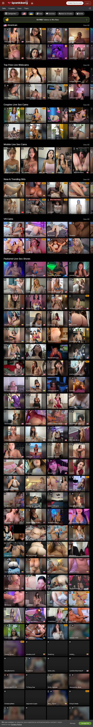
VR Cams (8, 219)
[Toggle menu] (3, 3)
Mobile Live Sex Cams (15, 144)
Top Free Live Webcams (16, 65)
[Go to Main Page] (17, 3)
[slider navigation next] (88, 44)
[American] (24, 13)
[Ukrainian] (31, 13)
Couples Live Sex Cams (16, 104)
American (12, 25)
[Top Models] (32, 3)
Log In (87, 3)
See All (86, 25)
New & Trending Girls (15, 179)
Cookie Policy (16, 724)
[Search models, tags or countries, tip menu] (90, 8)
